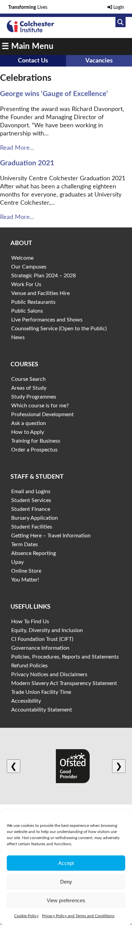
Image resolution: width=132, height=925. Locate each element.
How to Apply (27, 432)
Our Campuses (28, 267)
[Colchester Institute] (30, 30)
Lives (27, 7)
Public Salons (27, 311)
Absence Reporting (33, 553)
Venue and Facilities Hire (40, 293)
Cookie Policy (26, 916)
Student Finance (30, 509)
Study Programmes (33, 397)
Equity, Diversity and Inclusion (47, 630)
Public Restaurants (33, 302)
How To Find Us (30, 621)
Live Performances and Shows (47, 319)
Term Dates (24, 544)
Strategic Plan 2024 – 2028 (43, 275)
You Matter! (25, 579)
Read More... (17, 148)
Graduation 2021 (27, 163)
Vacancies (99, 61)
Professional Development (42, 414)
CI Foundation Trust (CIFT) (42, 639)
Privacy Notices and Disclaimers (49, 674)
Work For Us (26, 284)
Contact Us (33, 61)
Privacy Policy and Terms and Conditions (78, 916)
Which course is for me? (40, 405)
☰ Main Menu (27, 46)
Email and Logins (30, 491)
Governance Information (40, 648)
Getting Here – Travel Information (51, 535)
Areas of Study (28, 388)
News (18, 337)
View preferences (66, 900)
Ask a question (28, 423)
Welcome (22, 258)
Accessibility (26, 701)
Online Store (26, 571)
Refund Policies (29, 665)
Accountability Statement (41, 710)
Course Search (28, 379)
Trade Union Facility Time (41, 692)
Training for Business (35, 441)
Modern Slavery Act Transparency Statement (64, 683)
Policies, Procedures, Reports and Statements (65, 657)
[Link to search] (120, 22)
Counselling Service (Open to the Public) (59, 328)
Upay (17, 562)
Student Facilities (31, 527)
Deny (66, 882)
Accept (66, 863)
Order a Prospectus (34, 449)
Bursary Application (34, 518)
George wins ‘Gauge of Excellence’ (54, 93)
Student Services (31, 500)
